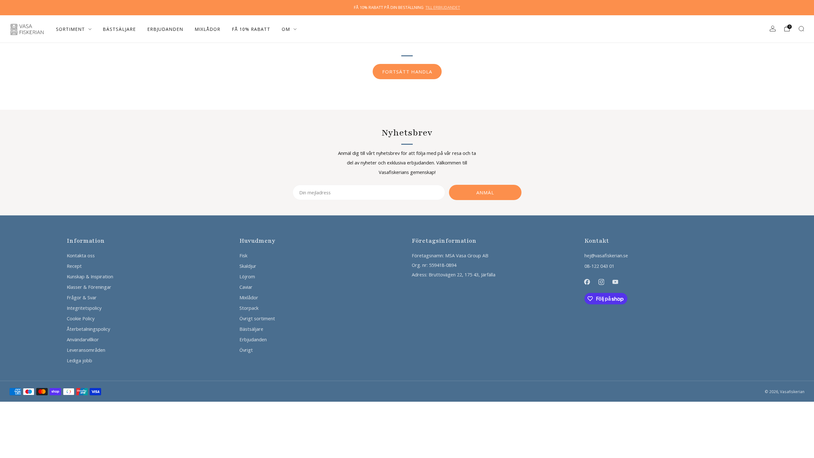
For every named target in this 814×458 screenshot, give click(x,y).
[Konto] (772, 28)
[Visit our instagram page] (601, 282)
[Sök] (801, 28)
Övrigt (246, 350)
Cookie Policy (80, 318)
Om (286, 29)
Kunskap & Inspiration (90, 276)
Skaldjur (247, 266)
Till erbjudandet (442, 7)
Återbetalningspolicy (88, 329)
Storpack (249, 308)
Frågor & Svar (82, 297)
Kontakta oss (81, 255)
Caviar (245, 287)
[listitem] (407, 7)
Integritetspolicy (84, 308)
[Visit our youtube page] (615, 282)
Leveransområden (86, 350)
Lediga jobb (79, 360)
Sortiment (70, 29)
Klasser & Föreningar (89, 287)
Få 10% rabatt (251, 29)
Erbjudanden (165, 29)
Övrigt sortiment (257, 318)
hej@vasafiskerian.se (606, 255)
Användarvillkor (83, 339)
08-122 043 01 (599, 266)
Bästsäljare (119, 29)
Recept (74, 266)
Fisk (243, 255)
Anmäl (485, 192)
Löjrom (247, 276)
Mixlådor (207, 29)
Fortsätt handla (407, 71)
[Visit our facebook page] (587, 282)
